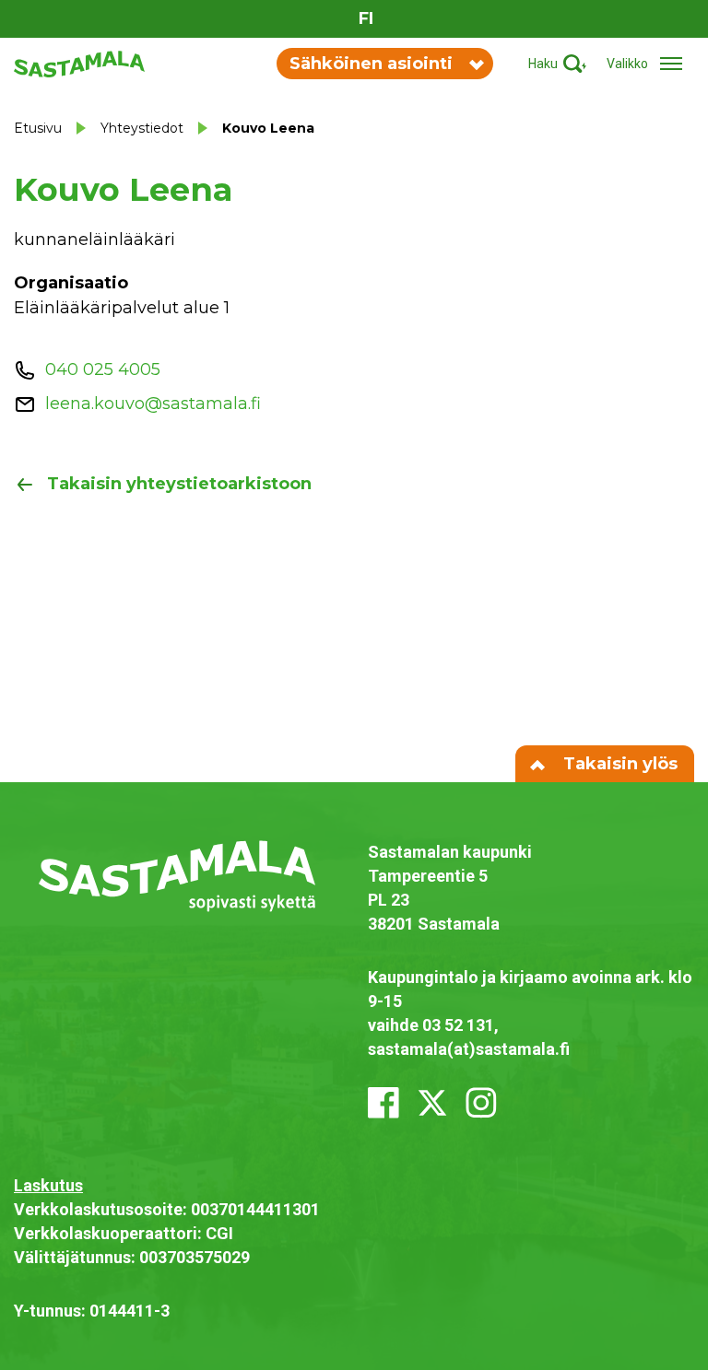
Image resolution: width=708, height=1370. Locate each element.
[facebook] (383, 1102)
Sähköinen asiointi (371, 63)
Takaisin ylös (618, 764)
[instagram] (481, 1102)
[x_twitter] (432, 1102)
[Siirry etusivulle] (79, 63)
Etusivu (38, 128)
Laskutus (48, 1185)
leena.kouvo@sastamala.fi (153, 403)
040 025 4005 (102, 369)
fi (366, 18)
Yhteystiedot (141, 128)
